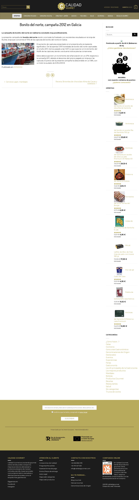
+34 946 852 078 (76, 463)
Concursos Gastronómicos (117, 350)
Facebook (11, 484)
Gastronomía (111, 365)
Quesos (74, 16)
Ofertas (17, 16)
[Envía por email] (48, 75)
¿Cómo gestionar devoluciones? (122, 48)
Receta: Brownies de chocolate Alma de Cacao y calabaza (76, 83)
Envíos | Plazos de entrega (48, 471)
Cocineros (110, 347)
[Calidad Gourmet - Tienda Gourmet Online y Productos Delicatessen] (69, 6)
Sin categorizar (112, 389)
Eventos (109, 357)
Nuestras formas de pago (48, 468)
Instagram (11, 486)
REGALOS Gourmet (122, 16)
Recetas (109, 381)
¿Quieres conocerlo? (122, 82)
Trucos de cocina (113, 392)
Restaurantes (111, 384)
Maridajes (110, 373)
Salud (108, 386)
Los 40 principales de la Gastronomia (121, 368)
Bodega (110, 16)
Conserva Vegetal (46, 16)
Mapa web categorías (47, 477)
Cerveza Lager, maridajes (16, 82)
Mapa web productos (47, 480)
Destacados (111, 355)
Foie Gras (83, 16)
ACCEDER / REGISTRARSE (111, 7)
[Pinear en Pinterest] (52, 75)
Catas (108, 344)
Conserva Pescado (30, 16)
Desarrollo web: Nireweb (111, 486)
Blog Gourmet (76, 480)
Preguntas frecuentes (47, 466)
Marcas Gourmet (77, 483)
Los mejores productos (116, 371)
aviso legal (83, 412)
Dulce (92, 16)
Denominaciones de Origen (118, 352)
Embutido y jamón (62, 16)
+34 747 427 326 (76, 466)
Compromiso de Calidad (48, 463)
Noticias (109, 376)
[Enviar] (28, 7)
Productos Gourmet (115, 379)
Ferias (108, 363)
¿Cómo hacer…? (112, 342)
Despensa (101, 16)
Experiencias (111, 360)
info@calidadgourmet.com (80, 468)
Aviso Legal (43, 474)
